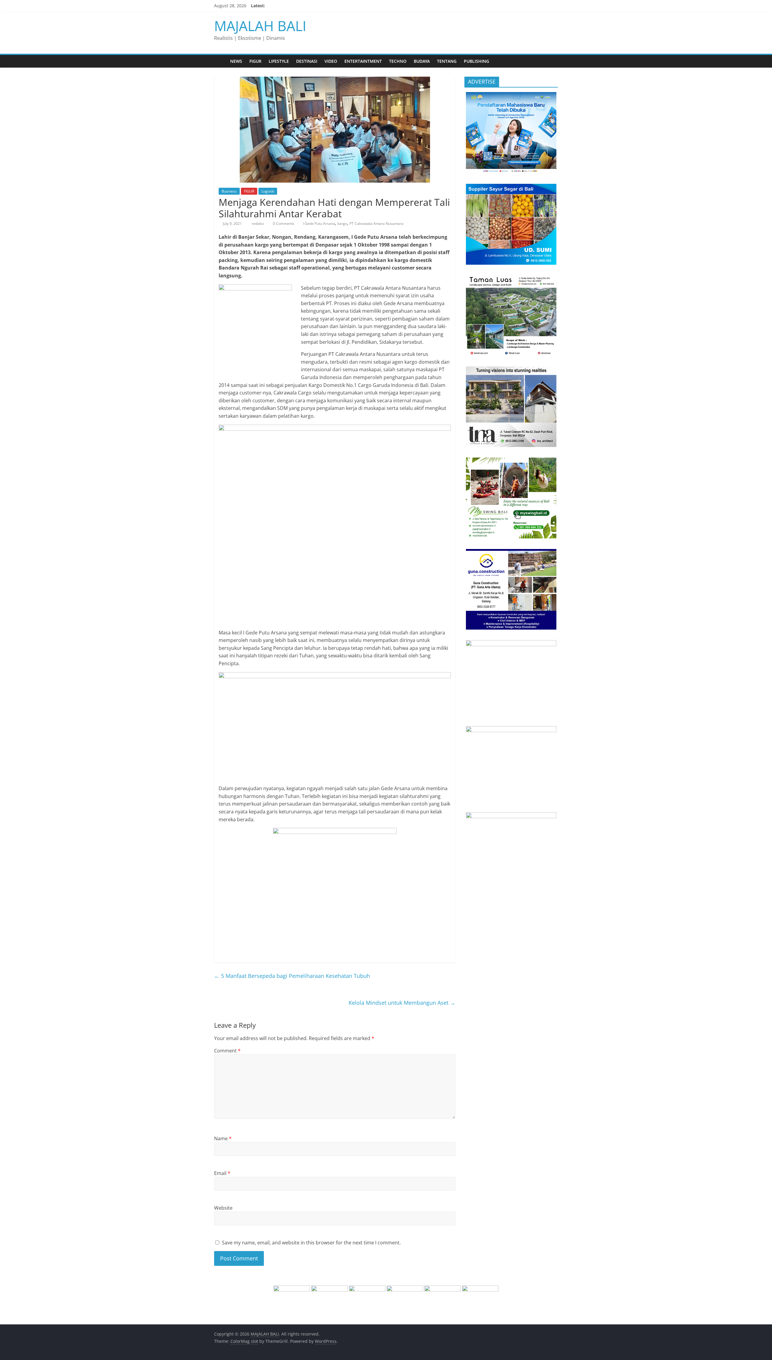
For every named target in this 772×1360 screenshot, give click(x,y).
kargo (342, 223)
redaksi (258, 223)
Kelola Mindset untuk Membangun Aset (402, 1002)
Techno (398, 61)
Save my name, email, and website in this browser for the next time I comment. (311, 1242)
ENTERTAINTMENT (363, 61)
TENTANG (447, 61)
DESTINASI (306, 61)
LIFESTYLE (279, 61)
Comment (227, 1050)
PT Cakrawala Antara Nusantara (376, 223)
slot (254, 1341)
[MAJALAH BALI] (220, 61)
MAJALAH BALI (260, 25)
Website (223, 1208)
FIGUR (255, 61)
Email (222, 1173)
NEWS (236, 61)
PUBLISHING (476, 61)
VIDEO (330, 61)
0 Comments (283, 223)
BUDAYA (422, 61)
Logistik (267, 191)
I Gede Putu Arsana (319, 223)
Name (223, 1138)
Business (229, 191)
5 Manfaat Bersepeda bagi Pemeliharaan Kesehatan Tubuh (292, 975)
